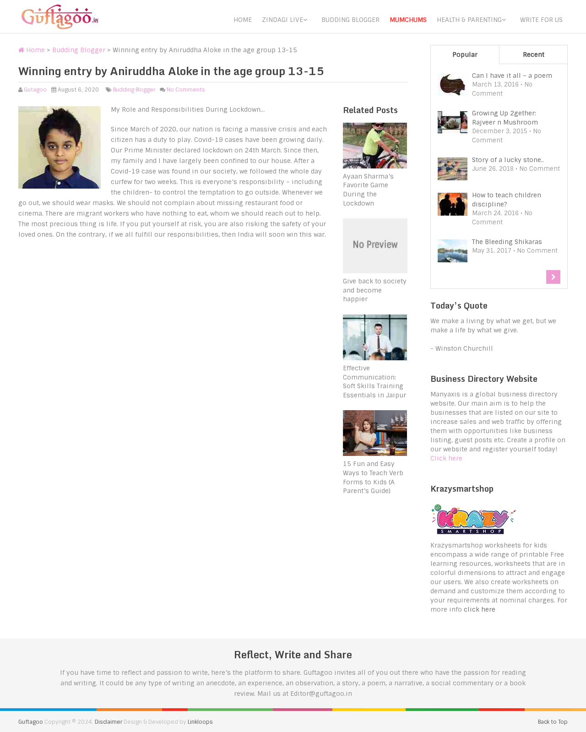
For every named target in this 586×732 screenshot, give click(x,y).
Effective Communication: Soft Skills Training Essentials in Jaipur (374, 381)
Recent (533, 54)
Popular (464, 54)
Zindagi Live (282, 20)
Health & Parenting (469, 20)
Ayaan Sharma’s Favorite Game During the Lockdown (368, 189)
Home (242, 20)
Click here (446, 458)
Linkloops (200, 722)
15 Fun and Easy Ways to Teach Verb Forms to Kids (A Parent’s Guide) (373, 477)
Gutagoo (35, 89)
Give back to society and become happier (375, 290)
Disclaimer (108, 722)
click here (479, 609)
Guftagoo (30, 722)
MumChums (408, 20)
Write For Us (541, 20)
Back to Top (553, 722)
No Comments (186, 89)
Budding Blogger (350, 20)
